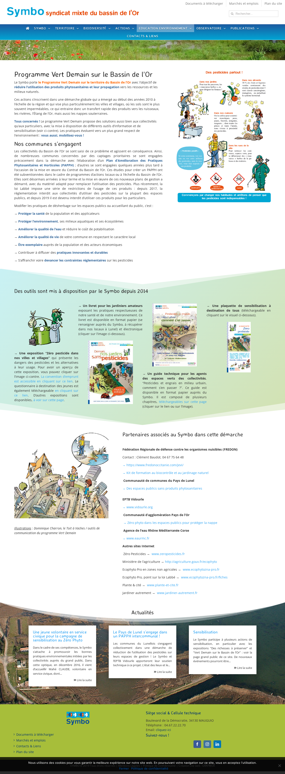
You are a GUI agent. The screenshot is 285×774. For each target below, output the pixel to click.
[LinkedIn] (217, 744)
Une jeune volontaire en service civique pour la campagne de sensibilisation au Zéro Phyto (60, 635)
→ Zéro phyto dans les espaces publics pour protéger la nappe (170, 523)
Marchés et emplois (31, 740)
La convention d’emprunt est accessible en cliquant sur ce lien (46, 378)
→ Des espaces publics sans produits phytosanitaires (162, 488)
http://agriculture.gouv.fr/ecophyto (191, 562)
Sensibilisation (205, 631)
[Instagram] (207, 744)
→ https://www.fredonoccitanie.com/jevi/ (152, 465)
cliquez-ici (163, 730)
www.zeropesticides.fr (168, 554)
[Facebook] (197, 744)
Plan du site (25, 752)
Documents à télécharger (35, 734)
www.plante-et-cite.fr (163, 585)
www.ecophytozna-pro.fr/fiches (204, 577)
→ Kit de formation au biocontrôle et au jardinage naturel (165, 473)
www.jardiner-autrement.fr (177, 593)
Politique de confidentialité (149, 768)
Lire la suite (84, 680)
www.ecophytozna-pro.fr (201, 569)
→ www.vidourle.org (137, 507)
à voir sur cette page (48, 400)
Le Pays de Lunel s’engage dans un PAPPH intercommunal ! (140, 633)
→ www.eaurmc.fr (135, 538)
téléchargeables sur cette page (183, 402)
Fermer (124, 768)
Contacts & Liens (28, 746)
